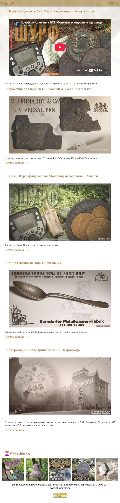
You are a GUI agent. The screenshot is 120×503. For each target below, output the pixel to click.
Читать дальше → (16, 162)
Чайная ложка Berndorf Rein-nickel (33, 262)
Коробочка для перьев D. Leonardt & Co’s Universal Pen (49, 88)
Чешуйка (10, 3)
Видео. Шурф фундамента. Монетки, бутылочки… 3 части (52, 175)
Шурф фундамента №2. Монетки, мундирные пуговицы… (52, 11)
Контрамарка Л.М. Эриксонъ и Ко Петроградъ (43, 349)
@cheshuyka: (19, 453)
